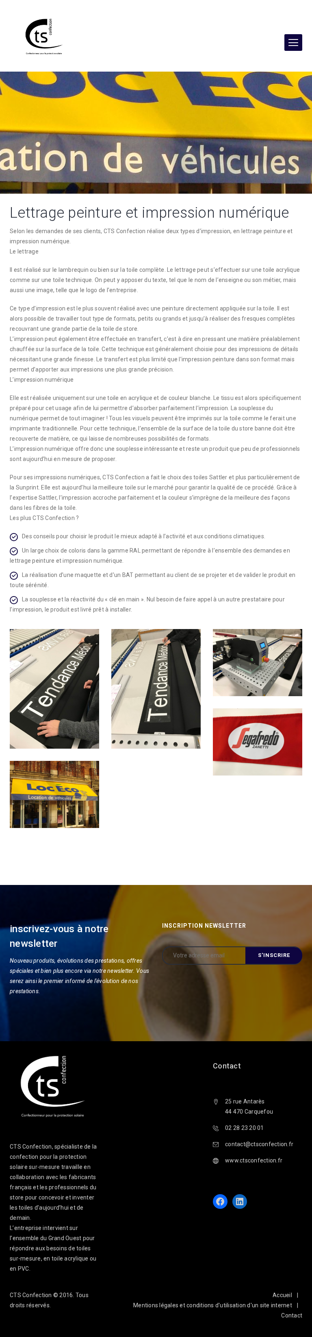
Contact (291, 1315)
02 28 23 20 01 (244, 1128)
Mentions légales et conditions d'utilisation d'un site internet (212, 1305)
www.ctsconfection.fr (253, 1160)
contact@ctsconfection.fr (259, 1144)
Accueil (282, 1295)
